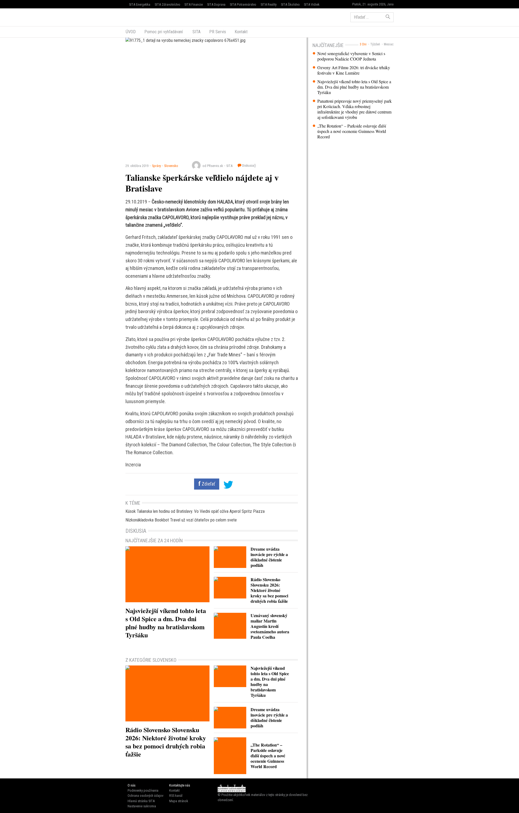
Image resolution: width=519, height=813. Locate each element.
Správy (156, 166)
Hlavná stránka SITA (141, 801)
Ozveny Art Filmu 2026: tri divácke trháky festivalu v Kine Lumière (353, 70)
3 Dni (363, 44)
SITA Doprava (216, 4)
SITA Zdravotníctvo (167, 4)
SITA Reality (269, 4)
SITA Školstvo (290, 4)
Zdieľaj (142, 17)
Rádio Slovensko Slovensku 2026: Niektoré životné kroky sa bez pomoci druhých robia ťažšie (269, 590)
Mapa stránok (178, 801)
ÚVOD (131, 31)
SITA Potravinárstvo (243, 4)
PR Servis (217, 31)
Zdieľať (208, 484)
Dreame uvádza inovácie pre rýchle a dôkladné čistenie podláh (269, 557)
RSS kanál (175, 796)
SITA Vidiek (312, 4)
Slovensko (171, 166)
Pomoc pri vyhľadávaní (163, 31)
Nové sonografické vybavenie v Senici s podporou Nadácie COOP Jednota (351, 56)
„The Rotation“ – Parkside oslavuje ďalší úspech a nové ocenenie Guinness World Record (351, 131)
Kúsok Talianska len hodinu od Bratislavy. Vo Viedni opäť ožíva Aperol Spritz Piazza (195, 511)
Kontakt (241, 31)
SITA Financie (193, 4)
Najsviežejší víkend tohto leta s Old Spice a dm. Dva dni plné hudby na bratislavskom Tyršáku (354, 87)
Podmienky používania (143, 790)
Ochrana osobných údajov (145, 796)
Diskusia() (248, 165)
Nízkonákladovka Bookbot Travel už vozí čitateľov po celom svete (181, 520)
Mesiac (389, 44)
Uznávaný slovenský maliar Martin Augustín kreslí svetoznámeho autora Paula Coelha (270, 626)
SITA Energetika (139, 4)
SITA (196, 31)
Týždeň (375, 44)
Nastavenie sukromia (142, 806)
